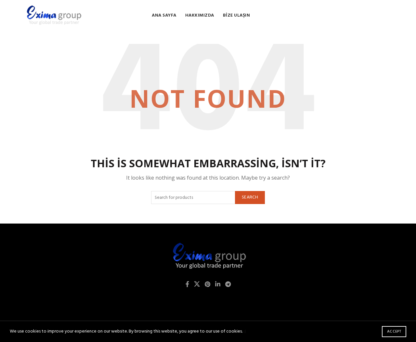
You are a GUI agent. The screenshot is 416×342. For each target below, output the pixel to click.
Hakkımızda (199, 15)
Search (250, 197)
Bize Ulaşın (236, 15)
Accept (394, 331)
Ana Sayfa (164, 15)
